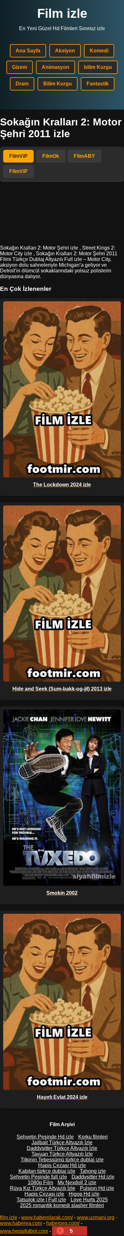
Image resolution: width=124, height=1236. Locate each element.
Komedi (99, 50)
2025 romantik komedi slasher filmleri (62, 1205)
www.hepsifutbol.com (24, 1231)
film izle (8, 1217)
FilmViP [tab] (18, 156)
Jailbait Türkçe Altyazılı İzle (62, 1142)
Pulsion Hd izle (97, 1188)
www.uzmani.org (95, 1217)
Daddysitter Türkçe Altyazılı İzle (62, 1148)
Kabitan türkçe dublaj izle (46, 1171)
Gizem (19, 67)
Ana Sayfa (28, 50)
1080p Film (40, 1182)
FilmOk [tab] (50, 156)
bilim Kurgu (98, 67)
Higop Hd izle (84, 1194)
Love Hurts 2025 (89, 1199)
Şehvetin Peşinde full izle (38, 1176)
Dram (22, 83)
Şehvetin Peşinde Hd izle (45, 1136)
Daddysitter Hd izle (93, 1176)
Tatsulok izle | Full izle (41, 1199)
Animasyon (55, 67)
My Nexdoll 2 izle (77, 1182)
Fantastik (97, 83)
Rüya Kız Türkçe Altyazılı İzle (42, 1188)
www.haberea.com (21, 1223)
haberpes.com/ (62, 1223)
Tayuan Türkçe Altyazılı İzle (62, 1154)
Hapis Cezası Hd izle (62, 1165)
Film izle (62, 13)
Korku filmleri (93, 1136)
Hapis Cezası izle (44, 1194)
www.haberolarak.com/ (47, 1217)
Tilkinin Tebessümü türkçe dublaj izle (62, 1159)
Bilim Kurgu (57, 83)
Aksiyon (65, 50)
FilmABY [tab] (84, 156)
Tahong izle (93, 1171)
